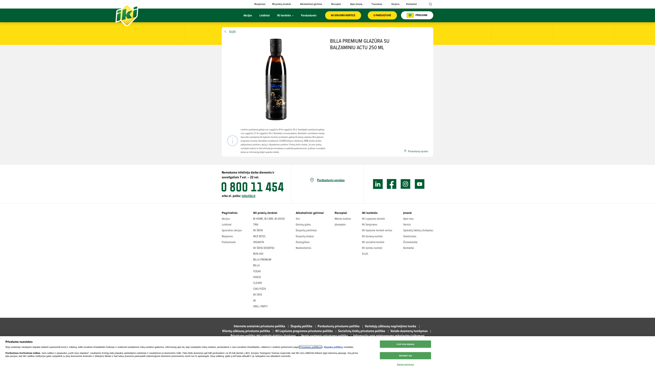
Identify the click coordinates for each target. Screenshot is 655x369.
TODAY (257, 271)
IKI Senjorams (369, 224)
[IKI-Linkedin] (378, 184)
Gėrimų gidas (303, 224)
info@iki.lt (248, 195)
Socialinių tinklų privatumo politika (361, 330)
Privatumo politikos (310, 347)
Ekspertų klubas (305, 236)
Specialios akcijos (232, 230)
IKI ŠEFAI (258, 230)
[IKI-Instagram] (405, 184)
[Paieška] (430, 4)
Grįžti (232, 31)
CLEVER (257, 283)
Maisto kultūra (343, 218)
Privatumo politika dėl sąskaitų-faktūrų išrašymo (263, 335)
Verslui (407, 224)
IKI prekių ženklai (265, 213)
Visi (298, 218)
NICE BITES (259, 236)
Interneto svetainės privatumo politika (259, 326)
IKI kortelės (370, 213)
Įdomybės (340, 224)
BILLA (256, 265)
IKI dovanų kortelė (372, 236)
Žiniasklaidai (410, 242)
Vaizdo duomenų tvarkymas (409, 330)
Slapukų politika (301, 326)
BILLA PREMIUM (262, 259)
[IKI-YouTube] (419, 184)
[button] (283, 4)
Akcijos (226, 218)
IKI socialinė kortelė (373, 242)
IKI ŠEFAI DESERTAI (263, 248)
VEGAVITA (258, 242)
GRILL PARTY (260, 306)
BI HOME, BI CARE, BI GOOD (269, 218)
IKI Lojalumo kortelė (373, 218)
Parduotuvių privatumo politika (339, 326)
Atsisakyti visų (405, 355)
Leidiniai (226, 224)
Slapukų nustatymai (405, 364)
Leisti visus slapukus (405, 344)
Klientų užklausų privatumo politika (246, 330)
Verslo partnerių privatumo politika (324, 335)
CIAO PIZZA (259, 288)
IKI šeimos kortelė (372, 248)
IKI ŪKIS (257, 294)
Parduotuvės (229, 242)
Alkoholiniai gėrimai (310, 213)
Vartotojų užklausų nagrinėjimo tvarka (390, 326)
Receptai (341, 213)
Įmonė (407, 213)
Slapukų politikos (333, 347)
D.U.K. (365, 253)
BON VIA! (258, 253)
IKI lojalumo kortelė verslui (377, 230)
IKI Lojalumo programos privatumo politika (304, 330)
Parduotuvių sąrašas (331, 180)
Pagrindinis (230, 213)
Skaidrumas (409, 236)
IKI (254, 300)
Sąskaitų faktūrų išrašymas (418, 230)
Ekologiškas (303, 242)
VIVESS (257, 277)
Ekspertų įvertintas (306, 230)
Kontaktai (408, 248)
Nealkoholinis (303, 248)
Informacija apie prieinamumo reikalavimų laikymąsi (388, 335)
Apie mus (408, 218)
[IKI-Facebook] (392, 184)
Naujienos (227, 236)
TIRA (255, 224)
